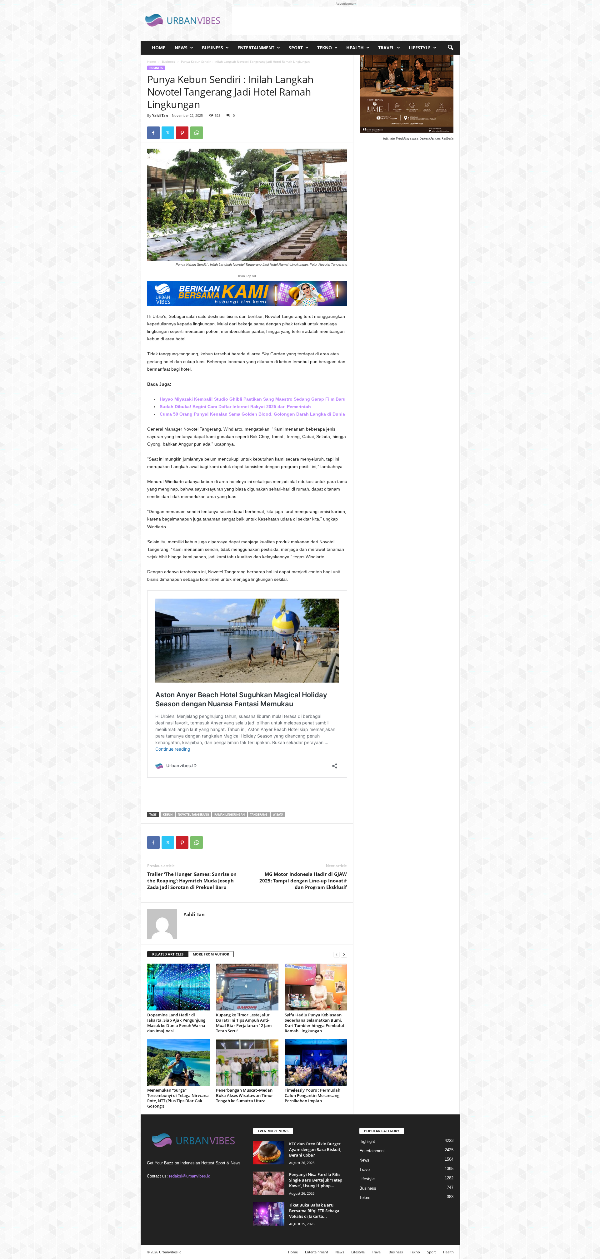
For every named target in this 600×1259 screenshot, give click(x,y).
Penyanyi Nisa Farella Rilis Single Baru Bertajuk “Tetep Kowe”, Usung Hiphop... (315, 1180)
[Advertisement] (346, 21)
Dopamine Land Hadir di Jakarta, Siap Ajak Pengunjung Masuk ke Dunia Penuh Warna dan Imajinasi (176, 1023)
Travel (386, 48)
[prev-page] (336, 954)
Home (158, 48)
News (181, 48)
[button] (450, 48)
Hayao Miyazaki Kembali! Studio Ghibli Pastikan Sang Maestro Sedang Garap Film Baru (253, 399)
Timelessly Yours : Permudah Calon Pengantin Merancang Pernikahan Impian (312, 1095)
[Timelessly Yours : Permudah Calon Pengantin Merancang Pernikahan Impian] (316, 1062)
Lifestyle (420, 48)
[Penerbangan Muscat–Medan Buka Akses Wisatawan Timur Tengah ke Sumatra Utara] (247, 1062)
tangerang (259, 814)
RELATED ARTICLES (167, 954)
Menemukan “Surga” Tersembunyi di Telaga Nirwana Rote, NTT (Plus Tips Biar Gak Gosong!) (178, 1098)
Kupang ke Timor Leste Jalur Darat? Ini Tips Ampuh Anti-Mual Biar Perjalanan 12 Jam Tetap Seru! (244, 1023)
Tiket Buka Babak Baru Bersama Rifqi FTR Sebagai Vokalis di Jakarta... (315, 1210)
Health (355, 48)
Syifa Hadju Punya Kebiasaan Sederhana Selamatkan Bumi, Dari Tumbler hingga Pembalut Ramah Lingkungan (314, 1023)
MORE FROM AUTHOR (211, 954)
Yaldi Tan (160, 115)
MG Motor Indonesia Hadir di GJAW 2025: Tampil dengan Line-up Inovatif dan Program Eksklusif (303, 880)
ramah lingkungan (229, 814)
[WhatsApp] (196, 132)
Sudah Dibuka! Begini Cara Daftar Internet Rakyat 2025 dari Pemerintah (235, 406)
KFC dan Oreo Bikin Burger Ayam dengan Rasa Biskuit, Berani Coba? (315, 1149)
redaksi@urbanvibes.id (189, 1176)
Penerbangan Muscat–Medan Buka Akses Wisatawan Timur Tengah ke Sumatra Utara (244, 1095)
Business (212, 48)
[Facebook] (153, 132)
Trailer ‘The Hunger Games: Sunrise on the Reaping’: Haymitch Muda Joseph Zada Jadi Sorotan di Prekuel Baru (192, 880)
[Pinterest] (182, 132)
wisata (278, 814)
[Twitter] (168, 132)
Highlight (367, 1141)
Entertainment (256, 48)
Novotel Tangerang (193, 814)
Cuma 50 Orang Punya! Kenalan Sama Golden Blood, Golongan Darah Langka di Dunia (252, 414)
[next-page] (344, 954)
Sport (296, 48)
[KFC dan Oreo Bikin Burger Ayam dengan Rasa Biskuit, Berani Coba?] (268, 1152)
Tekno (324, 48)
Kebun (167, 814)
